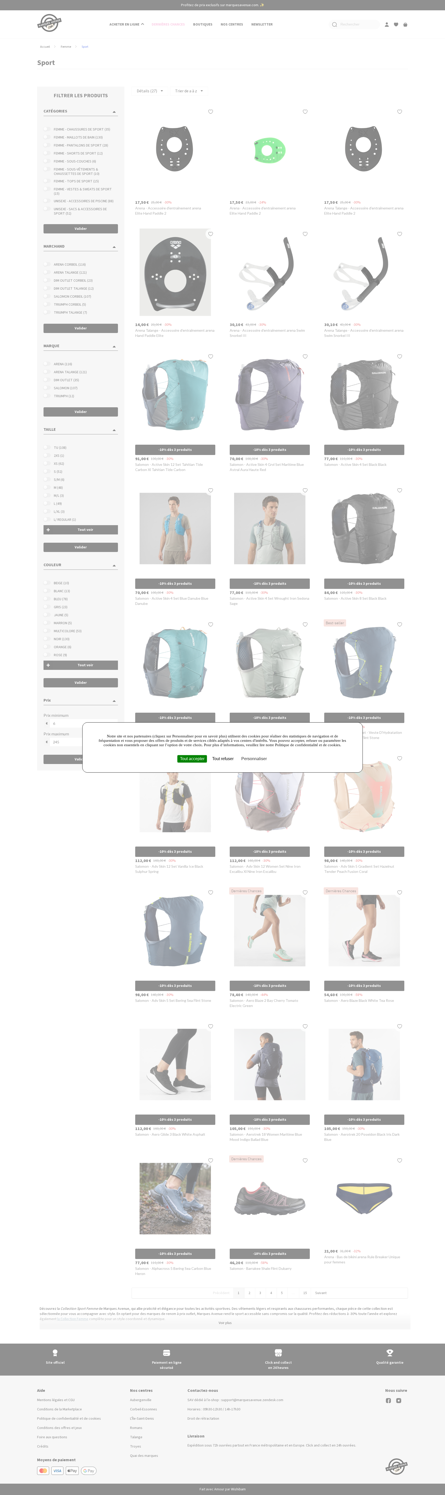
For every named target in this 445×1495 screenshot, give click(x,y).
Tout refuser (223, 759)
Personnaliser (254, 759)
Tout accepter (192, 759)
